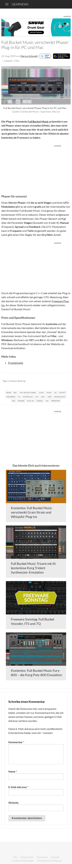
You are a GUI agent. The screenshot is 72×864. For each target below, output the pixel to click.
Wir (15, 857)
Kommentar (16, 742)
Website (13, 802)
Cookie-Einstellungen (23, 860)
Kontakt (55, 857)
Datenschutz (26, 857)
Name (12, 771)
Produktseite (15, 362)
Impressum (42, 857)
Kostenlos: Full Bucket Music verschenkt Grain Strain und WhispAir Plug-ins (31, 512)
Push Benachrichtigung (49, 860)
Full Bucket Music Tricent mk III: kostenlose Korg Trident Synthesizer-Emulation (33, 567)
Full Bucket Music (38, 121)
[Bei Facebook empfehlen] (51, 381)
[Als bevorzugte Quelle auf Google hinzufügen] (61, 56)
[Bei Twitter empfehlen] (63, 381)
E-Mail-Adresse (18, 787)
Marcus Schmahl (29, 56)
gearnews (20, 4)
